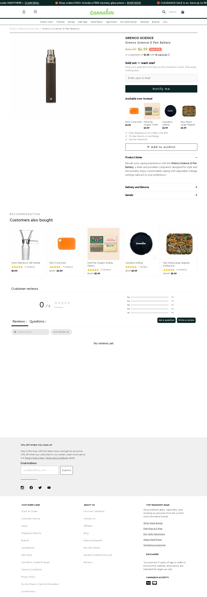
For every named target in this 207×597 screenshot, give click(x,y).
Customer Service (30, 519)
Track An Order (29, 511)
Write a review (186, 320)
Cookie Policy (28, 591)
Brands (25, 540)
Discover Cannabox (94, 511)
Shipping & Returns (31, 533)
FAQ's (24, 526)
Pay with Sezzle (92, 548)
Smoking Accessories (154, 545)
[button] (161, 55)
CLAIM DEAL (20, 3)
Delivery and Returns (137, 187)
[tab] (38, 322)
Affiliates (88, 526)
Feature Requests (93, 540)
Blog (86, 533)
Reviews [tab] (20, 321)
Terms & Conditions (31, 570)
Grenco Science (139, 38)
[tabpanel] (103, 354)
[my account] (26, 12)
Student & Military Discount (98, 555)
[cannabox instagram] (38, 12)
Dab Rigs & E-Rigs (152, 529)
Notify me (161, 88)
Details (129, 195)
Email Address (29, 463)
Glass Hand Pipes (152, 540)
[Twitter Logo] (40, 487)
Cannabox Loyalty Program (35, 562)
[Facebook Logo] (31, 487)
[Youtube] (49, 487)
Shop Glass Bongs (152, 523)
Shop (13, 29)
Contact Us (89, 519)
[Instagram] (22, 487)
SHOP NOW (122, 3)
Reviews (88, 562)
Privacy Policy (28, 577)
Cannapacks (27, 548)
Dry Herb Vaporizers (154, 534)
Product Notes (133, 157)
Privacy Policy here (34, 458)
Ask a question (166, 320)
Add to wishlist (163, 147)
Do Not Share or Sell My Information (40, 584)
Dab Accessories (29, 29)
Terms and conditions (56, 458)
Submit (66, 470)
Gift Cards (26, 555)
